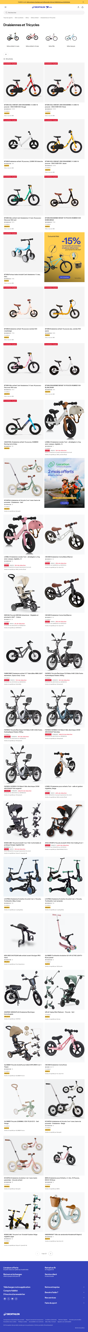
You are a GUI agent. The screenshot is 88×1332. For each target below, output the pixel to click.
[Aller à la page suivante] (51, 1254)
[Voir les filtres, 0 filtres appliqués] (5, 54)
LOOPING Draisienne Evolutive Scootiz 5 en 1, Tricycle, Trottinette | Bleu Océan (22, 900)
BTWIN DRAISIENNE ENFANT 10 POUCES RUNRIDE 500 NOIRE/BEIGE (63, 219)
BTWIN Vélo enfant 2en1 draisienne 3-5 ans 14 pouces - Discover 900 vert (23, 219)
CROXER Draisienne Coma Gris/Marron (58, 615)
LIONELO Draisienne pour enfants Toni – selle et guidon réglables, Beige (64, 787)
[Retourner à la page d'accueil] (42, 7)
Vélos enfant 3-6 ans (13, 46)
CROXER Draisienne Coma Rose (56, 1065)
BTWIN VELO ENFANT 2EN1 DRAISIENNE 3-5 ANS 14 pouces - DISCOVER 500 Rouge (21, 106)
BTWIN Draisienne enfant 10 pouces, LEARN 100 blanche (23, 161)
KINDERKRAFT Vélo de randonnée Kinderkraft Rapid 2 (63, 1234)
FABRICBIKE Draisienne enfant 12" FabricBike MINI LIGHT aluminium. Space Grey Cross (23, 674)
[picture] (23, 82)
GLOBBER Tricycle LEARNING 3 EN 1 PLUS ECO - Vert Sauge (21, 1122)
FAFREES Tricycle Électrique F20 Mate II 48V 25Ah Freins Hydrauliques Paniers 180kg (64, 674)
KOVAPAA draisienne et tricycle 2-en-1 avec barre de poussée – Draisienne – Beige (63, 1122)
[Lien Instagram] (16, 1298)
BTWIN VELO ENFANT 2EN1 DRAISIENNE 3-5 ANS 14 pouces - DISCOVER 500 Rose (62, 106)
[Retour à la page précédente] (37, 1254)
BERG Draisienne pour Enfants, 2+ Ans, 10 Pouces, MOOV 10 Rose (62, 1179)
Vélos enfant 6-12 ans (32, 46)
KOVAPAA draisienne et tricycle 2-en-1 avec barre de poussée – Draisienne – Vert (22, 501)
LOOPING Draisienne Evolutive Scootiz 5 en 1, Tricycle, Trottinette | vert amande (63, 900)
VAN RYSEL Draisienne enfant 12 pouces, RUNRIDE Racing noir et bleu (21, 443)
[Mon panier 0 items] (82, 7)
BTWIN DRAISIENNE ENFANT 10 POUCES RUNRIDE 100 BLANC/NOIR (63, 386)
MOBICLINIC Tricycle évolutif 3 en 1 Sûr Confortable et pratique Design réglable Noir (22, 844)
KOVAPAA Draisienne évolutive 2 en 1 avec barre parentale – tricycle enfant (20, 1179)
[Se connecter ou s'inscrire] (78, 7)
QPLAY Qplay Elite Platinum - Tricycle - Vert (59, 1012)
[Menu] (5, 7)
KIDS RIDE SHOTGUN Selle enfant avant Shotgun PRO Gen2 (22, 956)
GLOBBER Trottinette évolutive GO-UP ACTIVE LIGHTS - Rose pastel (64, 956)
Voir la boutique (64, 277)
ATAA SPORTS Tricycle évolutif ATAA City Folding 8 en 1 (64, 843)
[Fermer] (83, 2)
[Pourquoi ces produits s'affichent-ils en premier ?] (4, 59)
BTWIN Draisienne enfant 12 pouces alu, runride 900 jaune (63, 330)
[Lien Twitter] (8, 1298)
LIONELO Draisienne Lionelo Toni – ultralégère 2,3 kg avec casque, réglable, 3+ (63, 443)
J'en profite (64, 503)
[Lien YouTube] (12, 1298)
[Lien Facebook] (4, 1298)
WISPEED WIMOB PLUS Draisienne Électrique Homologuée (19, 1013)
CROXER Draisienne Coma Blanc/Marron (59, 557)
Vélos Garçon (71, 46)
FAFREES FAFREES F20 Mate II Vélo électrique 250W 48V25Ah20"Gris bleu (63, 731)
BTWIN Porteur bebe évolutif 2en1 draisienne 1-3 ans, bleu (22, 275)
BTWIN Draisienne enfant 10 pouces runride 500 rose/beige (20, 330)
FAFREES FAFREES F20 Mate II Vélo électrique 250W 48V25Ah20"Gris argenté (22, 787)
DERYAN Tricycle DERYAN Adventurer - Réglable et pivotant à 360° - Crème (21, 616)
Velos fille (52, 46)
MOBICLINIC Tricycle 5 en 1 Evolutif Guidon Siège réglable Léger (21, 1235)
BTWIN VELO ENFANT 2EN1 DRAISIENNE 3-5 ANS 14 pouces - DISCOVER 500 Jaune (62, 162)
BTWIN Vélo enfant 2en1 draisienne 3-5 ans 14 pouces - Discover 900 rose (23, 386)
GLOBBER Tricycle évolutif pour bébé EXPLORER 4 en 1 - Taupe (23, 1066)
